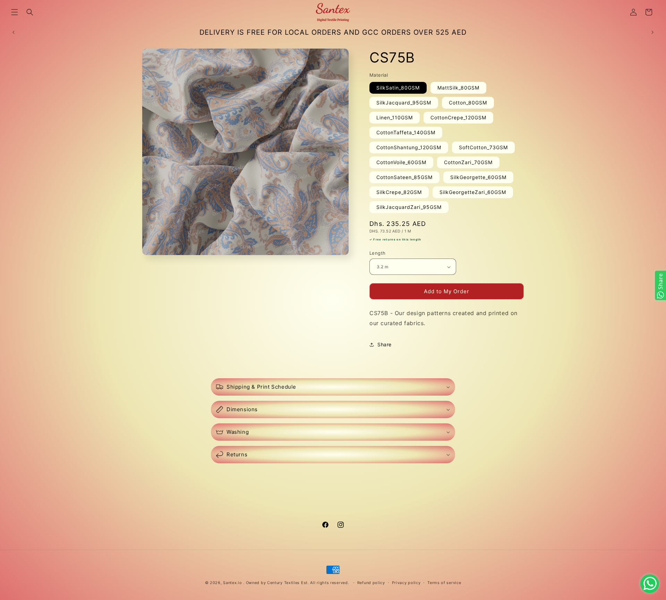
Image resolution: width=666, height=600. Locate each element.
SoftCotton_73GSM (483, 147)
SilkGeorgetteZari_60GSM (472, 192)
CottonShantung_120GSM (408, 147)
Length (377, 253)
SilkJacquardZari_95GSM (409, 207)
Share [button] (384, 344)
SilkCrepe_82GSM (399, 192)
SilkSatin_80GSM (398, 88)
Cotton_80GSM (468, 102)
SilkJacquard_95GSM (403, 102)
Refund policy (371, 582)
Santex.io (232, 582)
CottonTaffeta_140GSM (405, 132)
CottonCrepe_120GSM (458, 117)
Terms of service (444, 582)
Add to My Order (446, 291)
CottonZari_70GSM (468, 162)
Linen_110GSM (394, 117)
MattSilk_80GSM (458, 88)
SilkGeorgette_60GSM (478, 177)
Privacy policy (406, 582)
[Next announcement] (652, 32)
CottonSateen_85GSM (404, 177)
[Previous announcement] (13, 32)
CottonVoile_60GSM (401, 162)
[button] (14, 12)
